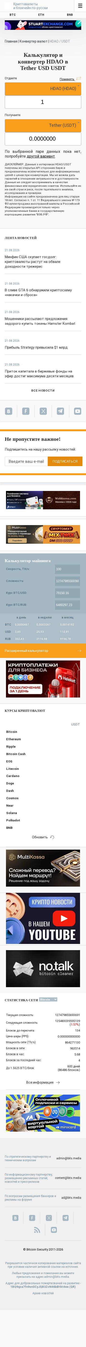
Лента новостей (21, 238)
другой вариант (41, 156)
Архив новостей (43, 1293)
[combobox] (43, 89)
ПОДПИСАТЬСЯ (65, 461)
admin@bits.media (68, 1158)
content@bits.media (68, 1178)
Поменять (67, 79)
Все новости (42, 390)
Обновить (40, 837)
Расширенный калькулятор (26, 651)
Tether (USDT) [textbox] (62, 125)
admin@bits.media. (57, 1276)
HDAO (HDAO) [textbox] (63, 88)
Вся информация (40, 1082)
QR (72, 1286)
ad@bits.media (71, 1197)
